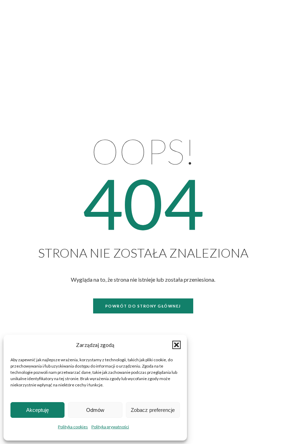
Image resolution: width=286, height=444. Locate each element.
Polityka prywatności (110, 426)
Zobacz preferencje (153, 410)
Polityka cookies (73, 426)
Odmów (95, 410)
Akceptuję (37, 410)
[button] (176, 344)
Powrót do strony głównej (143, 306)
